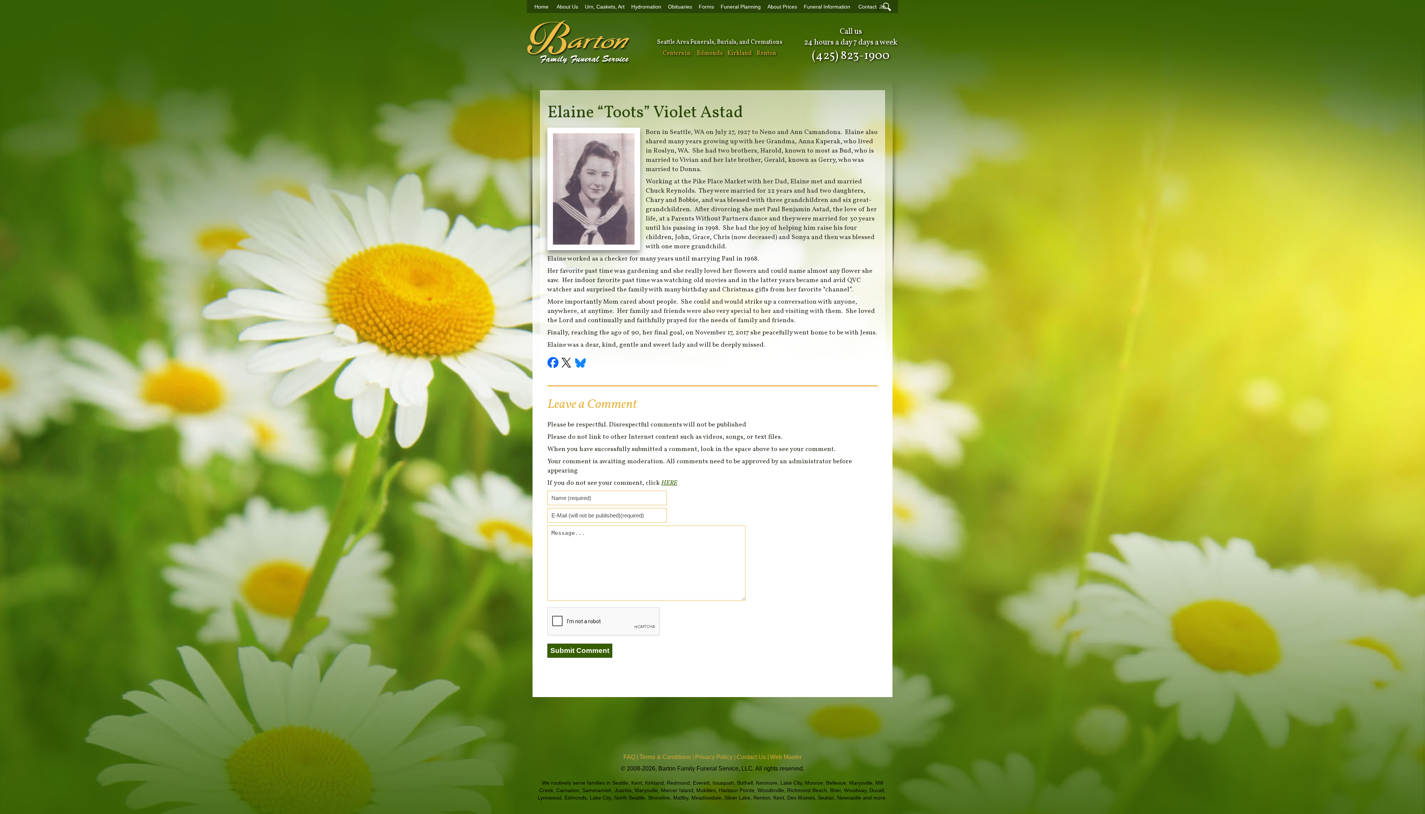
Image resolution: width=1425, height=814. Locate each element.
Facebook (554, 363)
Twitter (567, 363)
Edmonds (710, 53)
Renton (766, 53)
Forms (706, 7)
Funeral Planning (741, 7)
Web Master (786, 757)
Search (886, 6)
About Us (567, 7)
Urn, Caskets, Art (605, 7)
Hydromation (646, 7)
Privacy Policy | (715, 757)
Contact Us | (753, 757)
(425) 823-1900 (851, 56)
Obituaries (680, 7)
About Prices (782, 7)
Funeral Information (827, 7)
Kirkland (739, 53)
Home (541, 7)
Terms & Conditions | (666, 757)
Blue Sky (580, 363)
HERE (669, 483)
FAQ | (630, 757)
